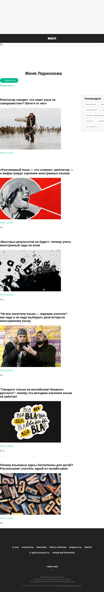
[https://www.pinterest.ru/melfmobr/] (59, 537)
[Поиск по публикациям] (2, 38)
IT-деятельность (39, 553)
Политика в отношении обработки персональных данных (53, 581)
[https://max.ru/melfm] (74, 537)
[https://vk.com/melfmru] (44, 537)
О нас (15, 547)
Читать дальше (6, 153)
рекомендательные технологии (69, 586)
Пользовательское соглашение (52, 577)
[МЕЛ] (52, 38)
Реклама (41, 547)
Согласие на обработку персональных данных (53, 579)
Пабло (88, 547)
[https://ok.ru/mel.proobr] (67, 537)
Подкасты (75, 547)
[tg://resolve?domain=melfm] (29, 537)
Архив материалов (63, 553)
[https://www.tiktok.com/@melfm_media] (52, 537)
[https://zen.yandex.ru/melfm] (37, 537)
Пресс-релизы (57, 547)
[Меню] (100, 38)
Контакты (28, 547)
